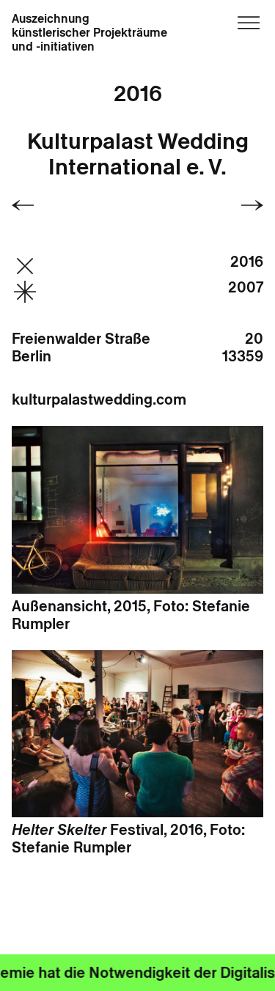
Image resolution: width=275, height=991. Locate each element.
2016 (138, 93)
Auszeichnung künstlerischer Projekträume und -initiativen (89, 33)
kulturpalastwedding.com (99, 399)
